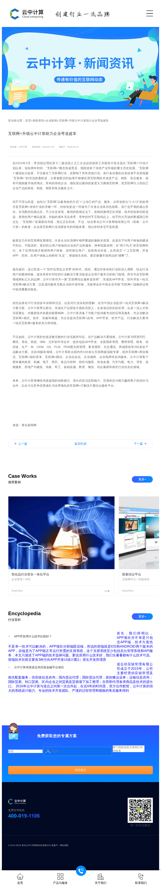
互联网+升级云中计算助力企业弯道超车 (84, 120)
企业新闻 (51, 120)
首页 (28, 120)
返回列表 (80, 443)
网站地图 (64, 845)
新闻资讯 (38, 120)
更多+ (142, 479)
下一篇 (138, 443)
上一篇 (22, 443)
